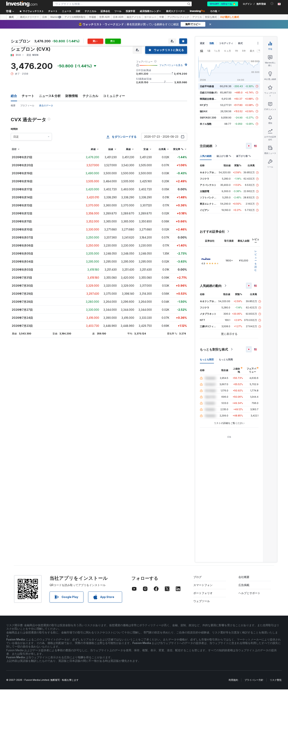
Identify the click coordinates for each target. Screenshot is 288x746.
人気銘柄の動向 (211, 286)
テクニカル (90, 96)
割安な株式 (211, 17)
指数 (211, 43)
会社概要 (243, 577)
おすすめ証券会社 (212, 231)
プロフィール (27, 105)
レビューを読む (255, 260)
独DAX (203, 111)
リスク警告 (276, 679)
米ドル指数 (206, 123)
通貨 (202, 43)
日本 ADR (118, 17)
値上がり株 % (223, 155)
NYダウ (204, 105)
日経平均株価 (207, 86)
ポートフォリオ (203, 593)
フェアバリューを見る (171, 65)
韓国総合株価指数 (209, 98)
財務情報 (71, 96)
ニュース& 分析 (50, 96)
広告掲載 (243, 585)
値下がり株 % (243, 155)
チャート (28, 96)
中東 (161, 17)
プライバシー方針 (254, 679)
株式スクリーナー (175, 11)
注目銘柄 (206, 146)
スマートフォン (203, 585)
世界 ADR (104, 17)
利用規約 (233, 679)
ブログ (197, 577)
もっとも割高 (226, 359)
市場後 (92, 17)
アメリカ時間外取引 (75, 17)
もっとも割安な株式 (214, 349)
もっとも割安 (207, 359)
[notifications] (272, 3)
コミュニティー (114, 96)
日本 (44, 17)
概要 (13, 105)
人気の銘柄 (206, 155)
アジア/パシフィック (178, 17)
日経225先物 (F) (208, 92)
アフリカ (197, 17)
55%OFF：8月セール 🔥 (223, 4)
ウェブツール (201, 601)
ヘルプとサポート (249, 593)
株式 (11, 17)
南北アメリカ (134, 17)
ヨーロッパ (150, 17)
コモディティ (226, 43)
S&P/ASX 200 (208, 117)
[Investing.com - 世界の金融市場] (21, 4)
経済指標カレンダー (150, 11)
